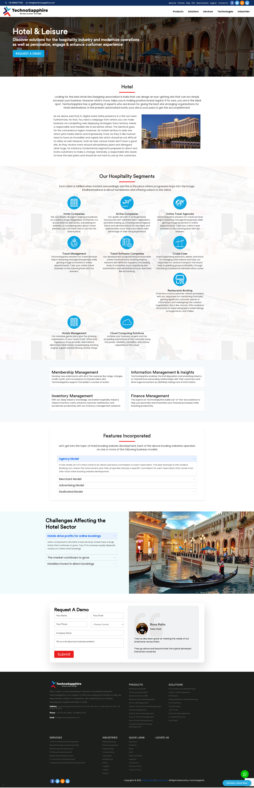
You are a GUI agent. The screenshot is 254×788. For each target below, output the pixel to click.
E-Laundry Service (177, 717)
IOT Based (173, 696)
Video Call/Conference (179, 692)
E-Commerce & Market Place (182, 689)
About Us (172, 3)
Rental (105, 773)
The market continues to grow (68, 557)
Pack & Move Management (141, 713)
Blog (188, 3)
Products (178, 11)
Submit (64, 654)
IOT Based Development (61, 752)
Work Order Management (141, 720)
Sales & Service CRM (138, 696)
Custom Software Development (64, 741)
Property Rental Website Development (67, 762)
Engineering (108, 748)
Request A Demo (28, 53)
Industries (244, 11)
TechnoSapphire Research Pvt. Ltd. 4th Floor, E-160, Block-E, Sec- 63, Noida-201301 (85, 707)
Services (208, 11)
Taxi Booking (174, 706)
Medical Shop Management (142, 699)
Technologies (225, 11)
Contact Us (223, 3)
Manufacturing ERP (137, 689)
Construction (108, 752)
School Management (138, 703)
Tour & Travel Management (141, 717)
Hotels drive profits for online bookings (74, 536)
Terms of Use (135, 770)
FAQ (193, 3)
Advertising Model (71, 485)
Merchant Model (70, 479)
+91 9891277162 (15, 2)
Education (107, 755)
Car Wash (173, 720)
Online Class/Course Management (145, 706)
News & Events (202, 3)
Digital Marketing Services (61, 755)
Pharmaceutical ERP (138, 692)
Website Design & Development (64, 745)
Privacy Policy (135, 766)
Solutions (193, 11)
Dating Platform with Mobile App (183, 699)
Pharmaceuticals (110, 745)
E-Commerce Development (62, 759)
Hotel (105, 762)
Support (213, 3)
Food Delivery (175, 703)
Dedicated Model (71, 492)
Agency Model (69, 459)
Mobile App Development (61, 748)
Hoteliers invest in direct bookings (70, 564)
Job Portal (173, 710)
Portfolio (181, 3)
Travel (105, 770)
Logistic (106, 766)
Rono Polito (157, 624)
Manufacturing (109, 741)
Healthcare (108, 759)
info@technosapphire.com (42, 2)
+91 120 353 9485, (64, 713)
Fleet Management (137, 710)
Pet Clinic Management (179, 713)
